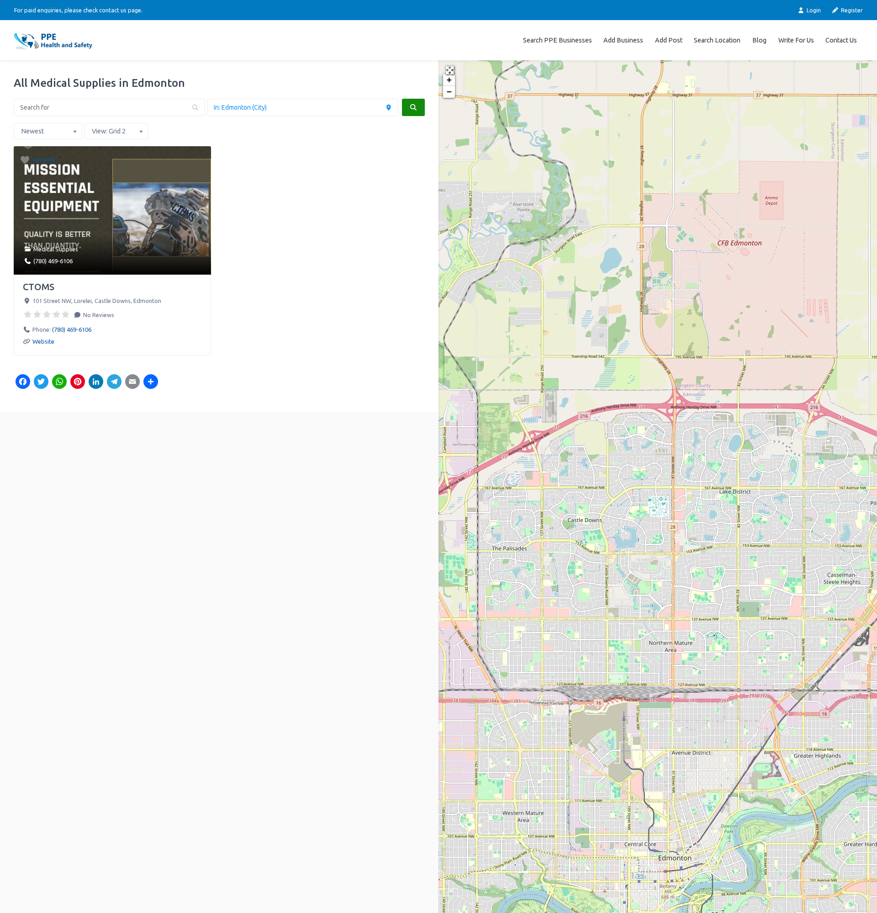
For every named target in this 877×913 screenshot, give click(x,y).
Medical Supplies (55, 249)
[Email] (132, 382)
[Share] (151, 382)
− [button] (449, 91)
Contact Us (841, 40)
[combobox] (48, 131)
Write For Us (796, 40)
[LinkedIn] (96, 382)
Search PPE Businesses (557, 40)
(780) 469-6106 (53, 261)
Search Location (717, 40)
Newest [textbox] (32, 131)
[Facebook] (23, 382)
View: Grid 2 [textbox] (109, 131)
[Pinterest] (78, 382)
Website (43, 341)
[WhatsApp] (59, 382)
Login (812, 10)
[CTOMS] (658, 506)
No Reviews (98, 315)
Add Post (668, 40)
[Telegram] (114, 382)
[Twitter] (41, 382)
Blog (759, 40)
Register (851, 10)
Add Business (623, 40)
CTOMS (38, 286)
